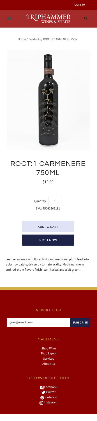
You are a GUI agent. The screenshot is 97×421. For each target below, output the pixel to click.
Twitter (50, 392)
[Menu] (9, 18)
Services (48, 358)
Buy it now (48, 240)
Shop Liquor (48, 353)
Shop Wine (49, 348)
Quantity (40, 201)
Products (34, 39)
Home (22, 39)
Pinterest (50, 397)
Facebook (50, 387)
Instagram (50, 402)
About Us (48, 364)
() (80, 5)
